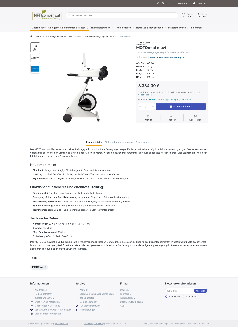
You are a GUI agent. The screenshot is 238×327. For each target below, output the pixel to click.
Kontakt (171, 3)
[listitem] (87, 87)
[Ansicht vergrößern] (87, 87)
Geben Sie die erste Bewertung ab (167, 57)
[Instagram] (157, 3)
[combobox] (122, 15)
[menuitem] (59, 28)
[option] (35, 47)
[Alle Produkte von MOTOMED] (143, 43)
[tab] (94, 142)
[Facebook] (162, 3)
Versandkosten (145, 95)
